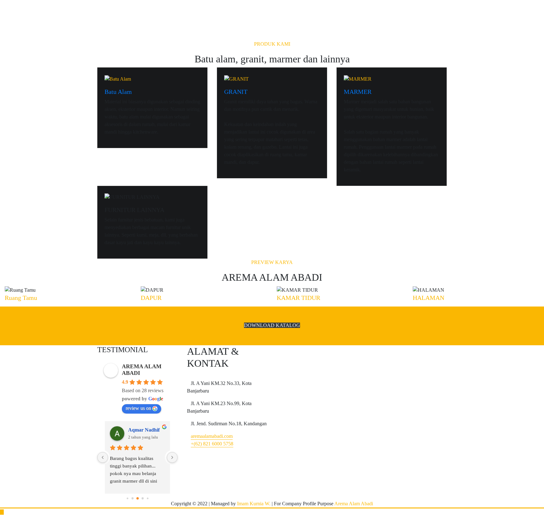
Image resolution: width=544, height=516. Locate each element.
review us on (138, 408)
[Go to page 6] (147, 498)
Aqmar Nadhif (144, 430)
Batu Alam (118, 91)
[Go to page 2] (127, 498)
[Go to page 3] (132, 498)
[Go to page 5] (142, 498)
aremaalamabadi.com (212, 436)
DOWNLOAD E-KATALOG (146, 23)
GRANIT (235, 91)
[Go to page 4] (137, 498)
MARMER (357, 91)
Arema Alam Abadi (353, 503)
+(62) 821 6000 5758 (212, 443)
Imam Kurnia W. (253, 503)
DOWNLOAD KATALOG (272, 325)
